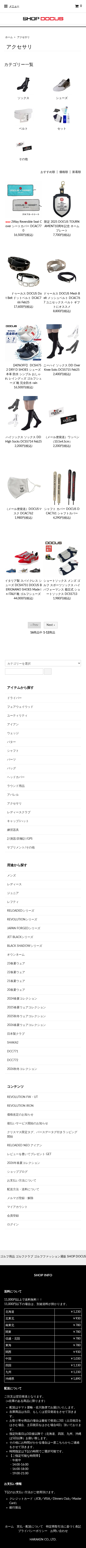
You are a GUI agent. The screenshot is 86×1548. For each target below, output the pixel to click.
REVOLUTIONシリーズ (22, 919)
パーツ (11, 759)
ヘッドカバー (16, 777)
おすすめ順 (47, 172)
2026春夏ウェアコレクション (26, 1025)
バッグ (11, 768)
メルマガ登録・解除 (20, 1198)
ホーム (9, 37)
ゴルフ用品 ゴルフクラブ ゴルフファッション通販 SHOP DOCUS (43, 1256)
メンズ (11, 875)
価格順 (63, 172)
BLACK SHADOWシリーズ (24, 945)
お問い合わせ (59, 1531)
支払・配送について (30, 1526)
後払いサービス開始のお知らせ (27, 1123)
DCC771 (12, 1051)
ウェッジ (13, 733)
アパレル (13, 794)
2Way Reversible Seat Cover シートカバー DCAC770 (23, 226)
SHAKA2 (12, 1042)
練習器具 (13, 830)
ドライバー (14, 698)
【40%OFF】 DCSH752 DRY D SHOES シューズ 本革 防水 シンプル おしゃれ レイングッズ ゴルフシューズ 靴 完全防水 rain (23, 374)
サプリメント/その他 (21, 847)
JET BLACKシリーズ (20, 937)
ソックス (23, 98)
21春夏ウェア (16, 981)
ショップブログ (17, 1171)
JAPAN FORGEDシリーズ (23, 928)
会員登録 (13, 1215)
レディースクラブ (18, 812)
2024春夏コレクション (22, 998)
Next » (51, 625)
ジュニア (13, 893)
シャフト (13, 750)
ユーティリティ (17, 715)
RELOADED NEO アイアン (24, 1145)
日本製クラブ (16, 1033)
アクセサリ (23, 37)
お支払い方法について (21, 1180)
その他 (23, 159)
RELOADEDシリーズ (20, 910)
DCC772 (12, 1060)
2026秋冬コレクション (22, 1069)
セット (61, 128)
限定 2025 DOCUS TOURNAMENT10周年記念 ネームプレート (62, 226)
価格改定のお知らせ (20, 1114)
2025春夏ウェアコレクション (26, 1007)
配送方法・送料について (23, 1189)
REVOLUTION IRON (20, 1105)
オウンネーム (16, 954)
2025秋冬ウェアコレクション (26, 1016)
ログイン (13, 1224)
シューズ (62, 98)
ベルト (23, 128)
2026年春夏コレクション (23, 1163)
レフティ (13, 902)
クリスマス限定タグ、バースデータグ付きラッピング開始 (42, 1134)
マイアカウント (17, 1207)
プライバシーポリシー (32, 1531)
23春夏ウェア (16, 963)
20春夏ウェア (16, 989)
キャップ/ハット (18, 821)
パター (11, 742)
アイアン (13, 724)
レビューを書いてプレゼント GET (29, 1154)
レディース (14, 884)
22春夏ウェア (16, 972)
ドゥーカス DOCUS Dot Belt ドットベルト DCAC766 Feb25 (24, 298)
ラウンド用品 (16, 786)
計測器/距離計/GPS (20, 838)
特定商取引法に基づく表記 (63, 1526)
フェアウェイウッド (20, 706)
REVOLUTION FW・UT (22, 1097)
